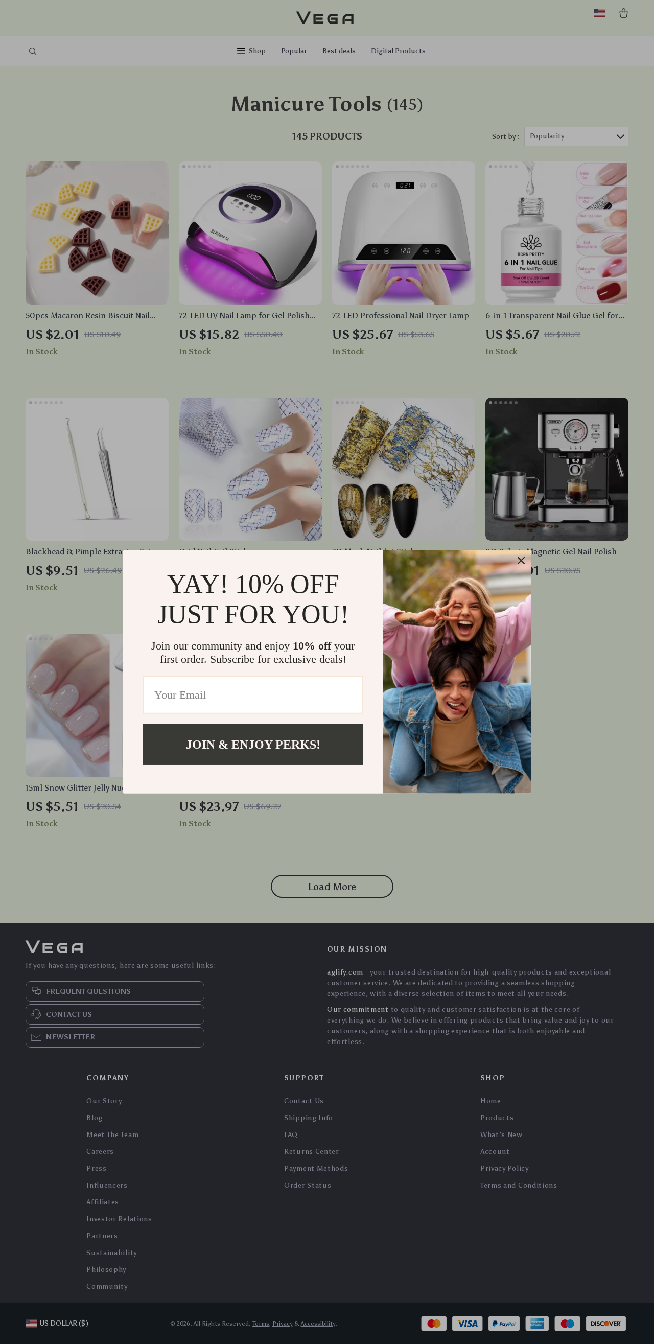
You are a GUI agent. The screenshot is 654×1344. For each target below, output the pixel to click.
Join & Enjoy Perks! (253, 744)
